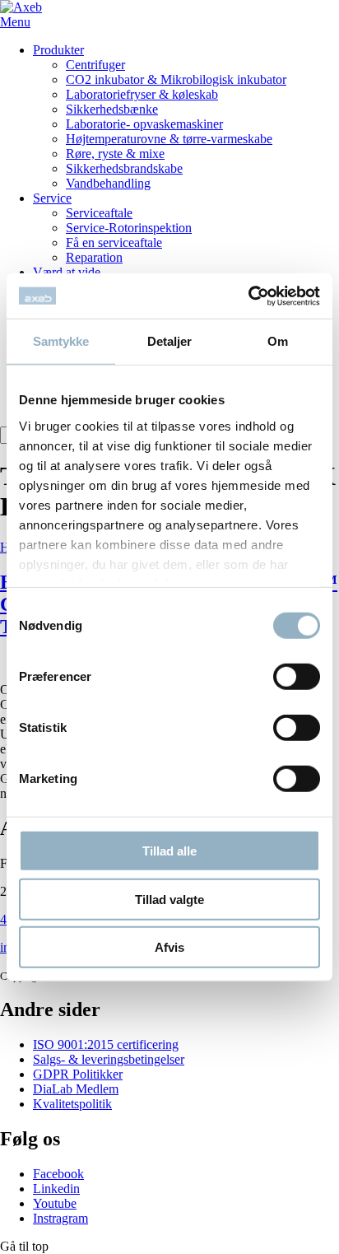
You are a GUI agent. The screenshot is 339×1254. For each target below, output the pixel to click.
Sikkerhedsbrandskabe (124, 168)
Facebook (58, 1174)
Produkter (58, 50)
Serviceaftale (99, 213)
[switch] (296, 677)
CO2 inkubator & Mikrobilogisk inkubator (176, 79)
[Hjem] (21, 7)
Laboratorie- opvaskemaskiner (144, 124)
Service (52, 198)
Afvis (169, 947)
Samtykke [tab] (61, 341)
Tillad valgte (169, 899)
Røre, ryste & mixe (115, 154)
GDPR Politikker (78, 1074)
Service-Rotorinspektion (129, 228)
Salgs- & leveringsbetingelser (108, 1059)
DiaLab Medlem (75, 1089)
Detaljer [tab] (170, 341)
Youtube (55, 1203)
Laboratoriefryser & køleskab (142, 94)
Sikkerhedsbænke (112, 109)
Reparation (94, 257)
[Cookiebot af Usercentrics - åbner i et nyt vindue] (248, 295)
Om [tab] (277, 341)
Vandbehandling (108, 183)
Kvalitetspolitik (72, 1104)
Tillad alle (169, 851)
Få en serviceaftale (114, 242)
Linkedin (56, 1189)
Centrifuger (95, 65)
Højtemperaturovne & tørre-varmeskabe (169, 139)
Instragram (60, 1218)
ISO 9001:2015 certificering (106, 1044)
